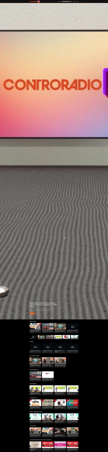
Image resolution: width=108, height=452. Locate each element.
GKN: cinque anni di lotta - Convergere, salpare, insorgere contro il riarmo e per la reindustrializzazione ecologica (59, 436)
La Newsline (33, 425)
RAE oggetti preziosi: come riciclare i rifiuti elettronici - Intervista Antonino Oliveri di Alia (72, 393)
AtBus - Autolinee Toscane (36, 411)
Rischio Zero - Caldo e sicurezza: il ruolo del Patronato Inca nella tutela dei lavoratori (47, 331)
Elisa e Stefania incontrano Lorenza (72, 330)
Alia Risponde (33, 383)
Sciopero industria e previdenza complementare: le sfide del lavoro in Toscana (35, 407)
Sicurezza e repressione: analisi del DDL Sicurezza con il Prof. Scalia (35, 331)
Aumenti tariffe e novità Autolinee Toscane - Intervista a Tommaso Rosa (35, 421)
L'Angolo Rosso (33, 397)
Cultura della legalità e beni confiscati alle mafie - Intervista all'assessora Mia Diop (46, 365)
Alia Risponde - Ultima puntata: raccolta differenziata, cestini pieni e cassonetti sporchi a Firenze (35, 393)
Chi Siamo (59, 1)
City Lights (74, 1)
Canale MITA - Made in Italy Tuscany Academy (40, 439)
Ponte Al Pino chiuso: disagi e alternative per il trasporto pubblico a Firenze (47, 421)
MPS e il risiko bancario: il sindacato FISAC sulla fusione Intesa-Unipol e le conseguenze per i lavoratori (47, 407)
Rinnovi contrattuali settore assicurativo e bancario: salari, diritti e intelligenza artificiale (60, 407)
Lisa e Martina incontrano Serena (47, 350)
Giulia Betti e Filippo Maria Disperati (60, 448)
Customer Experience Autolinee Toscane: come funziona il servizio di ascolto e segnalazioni (72, 421)
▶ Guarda (32, 313)
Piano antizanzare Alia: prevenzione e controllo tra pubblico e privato (47, 393)
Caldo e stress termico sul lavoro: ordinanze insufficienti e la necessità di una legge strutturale (47, 379)
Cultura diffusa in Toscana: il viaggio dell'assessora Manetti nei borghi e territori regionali (60, 365)
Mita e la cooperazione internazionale (33, 449)
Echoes (31, 341)
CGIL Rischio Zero (34, 369)
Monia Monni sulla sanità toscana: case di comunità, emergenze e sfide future (35, 435)
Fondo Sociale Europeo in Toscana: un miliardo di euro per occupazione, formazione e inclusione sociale (60, 331)
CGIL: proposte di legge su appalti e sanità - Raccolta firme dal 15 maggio (72, 407)
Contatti (77, 1)
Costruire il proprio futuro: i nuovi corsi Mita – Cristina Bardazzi (47, 449)
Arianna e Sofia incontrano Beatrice (72, 350)
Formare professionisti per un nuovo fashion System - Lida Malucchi (72, 449)
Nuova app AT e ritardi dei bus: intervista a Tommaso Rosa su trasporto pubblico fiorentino (59, 421)
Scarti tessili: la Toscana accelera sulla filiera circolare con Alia (59, 393)
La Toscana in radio (34, 355)
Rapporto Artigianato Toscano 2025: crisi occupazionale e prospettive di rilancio (72, 435)
